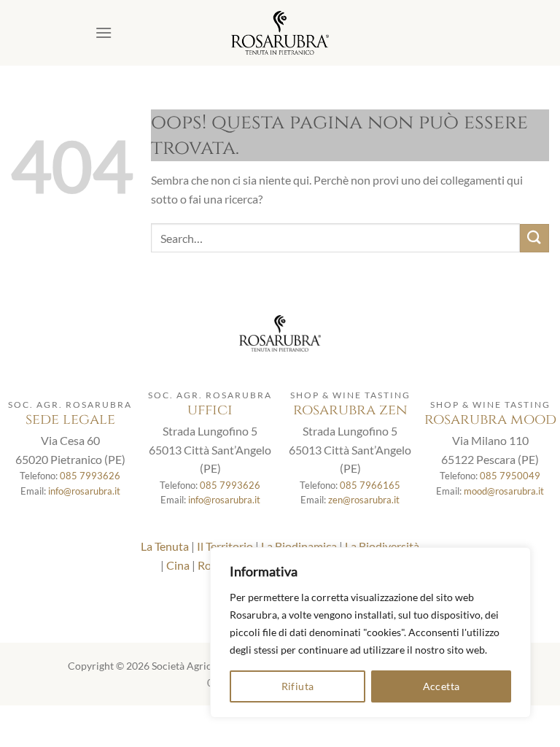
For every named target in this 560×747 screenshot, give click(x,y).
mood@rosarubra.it (504, 491)
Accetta (441, 686)
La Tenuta (165, 546)
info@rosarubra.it (84, 491)
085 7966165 (370, 485)
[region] (370, 632)
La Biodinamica (299, 546)
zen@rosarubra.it (364, 500)
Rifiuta (297, 686)
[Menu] (103, 32)
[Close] (515, 559)
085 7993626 (90, 475)
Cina (178, 565)
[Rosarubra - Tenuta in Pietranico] (280, 33)
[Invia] (534, 238)
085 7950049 (510, 475)
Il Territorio (225, 546)
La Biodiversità (382, 546)
